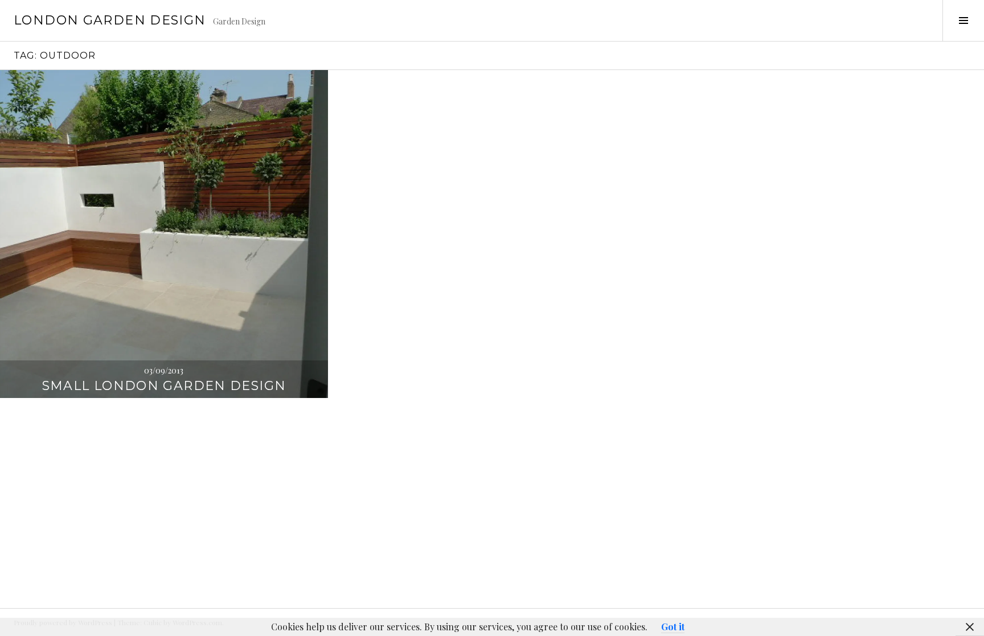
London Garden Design (110, 20)
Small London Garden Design (164, 385)
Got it (672, 627)
